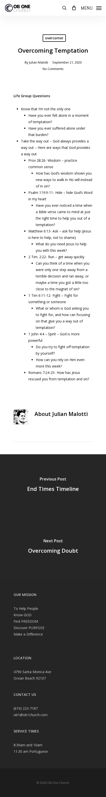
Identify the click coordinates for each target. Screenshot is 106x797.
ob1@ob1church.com (31, 714)
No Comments (53, 69)
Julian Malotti (38, 62)
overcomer (54, 38)
